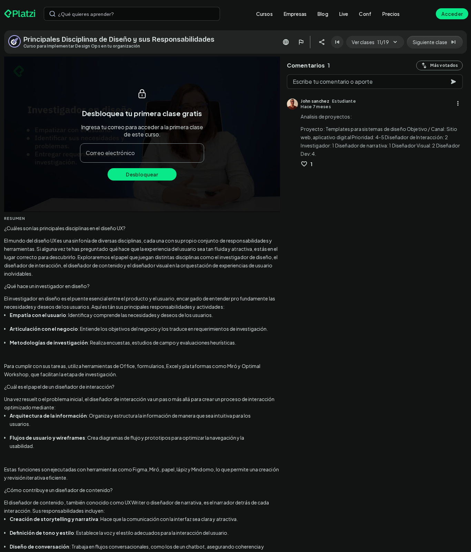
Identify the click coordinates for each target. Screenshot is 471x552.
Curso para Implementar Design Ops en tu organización (81, 46)
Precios (391, 14)
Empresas (295, 14)
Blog (323, 14)
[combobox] (132, 14)
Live (343, 14)
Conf (365, 14)
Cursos (264, 14)
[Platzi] (20, 13)
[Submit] (52, 13)
